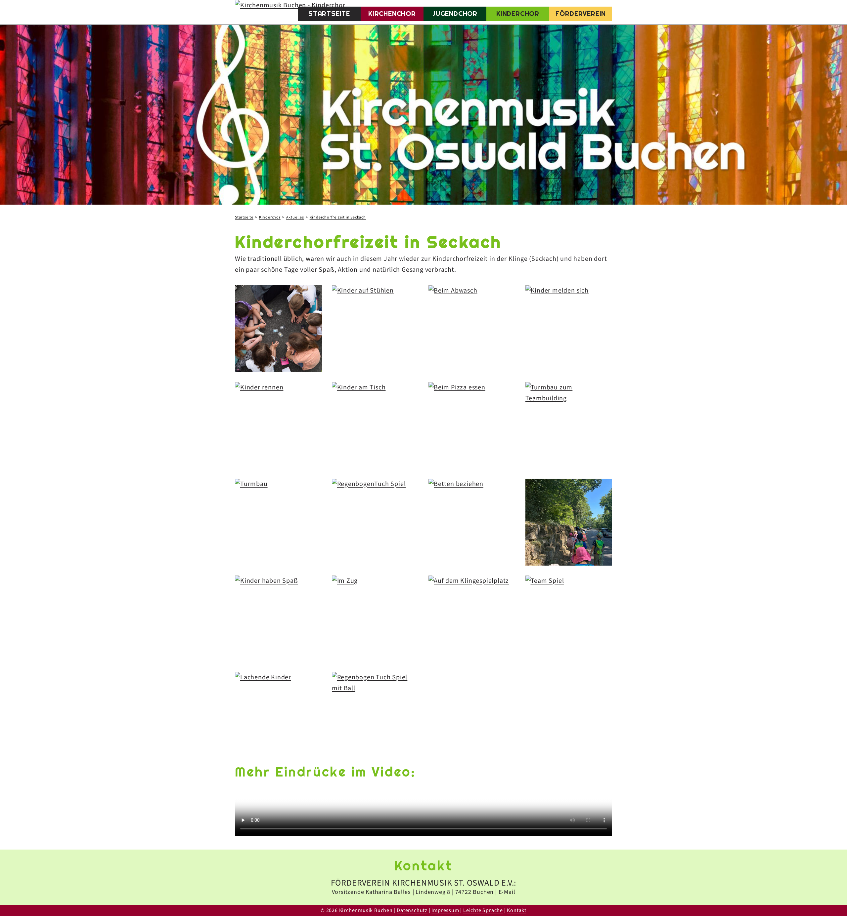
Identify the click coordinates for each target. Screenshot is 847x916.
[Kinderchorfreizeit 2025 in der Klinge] (278, 328)
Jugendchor (454, 13)
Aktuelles (295, 217)
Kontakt (516, 910)
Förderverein (581, 13)
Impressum (445, 910)
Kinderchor (517, 13)
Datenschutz (412, 910)
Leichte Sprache (483, 910)
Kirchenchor (392, 13)
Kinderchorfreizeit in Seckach (338, 217)
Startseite (329, 13)
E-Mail (507, 892)
